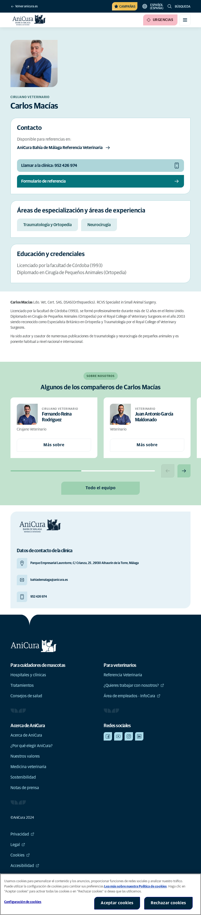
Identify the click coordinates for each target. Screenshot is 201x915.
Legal (15, 845)
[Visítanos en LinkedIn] (139, 736)
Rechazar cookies (168, 903)
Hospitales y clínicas (28, 675)
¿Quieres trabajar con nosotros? (131, 685)
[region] (100, 894)
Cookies (17, 855)
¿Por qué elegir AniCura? (31, 746)
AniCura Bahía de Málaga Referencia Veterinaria (60, 148)
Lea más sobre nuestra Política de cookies (135, 886)
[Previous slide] (167, 470)
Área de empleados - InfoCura (129, 696)
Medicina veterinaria (28, 767)
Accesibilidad (22, 866)
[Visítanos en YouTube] (118, 736)
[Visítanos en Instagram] (129, 736)
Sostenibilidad (23, 777)
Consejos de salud (26, 696)
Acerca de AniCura (26, 735)
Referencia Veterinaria (123, 675)
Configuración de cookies (22, 902)
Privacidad (19, 834)
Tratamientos (22, 685)
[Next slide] (184, 470)
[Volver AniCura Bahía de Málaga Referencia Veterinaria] (29, 20)
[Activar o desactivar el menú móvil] (185, 19)
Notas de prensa (24, 788)
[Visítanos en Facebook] (108, 736)
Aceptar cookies (117, 903)
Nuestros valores (25, 756)
